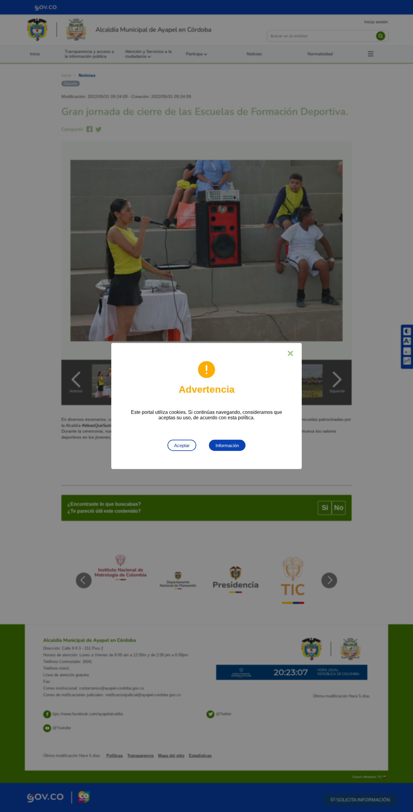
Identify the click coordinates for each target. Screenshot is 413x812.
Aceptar (182, 445)
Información (227, 445)
